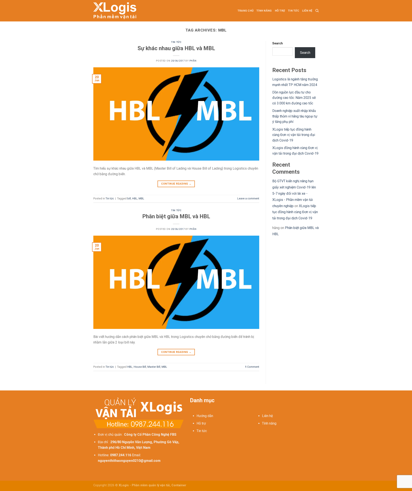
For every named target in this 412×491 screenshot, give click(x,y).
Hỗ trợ (280, 10)
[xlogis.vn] (114, 10)
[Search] (317, 11)
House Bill (140, 366)
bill (129, 198)
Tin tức (293, 10)
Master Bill (153, 366)
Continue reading (176, 183)
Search (277, 43)
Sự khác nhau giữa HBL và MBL (176, 48)
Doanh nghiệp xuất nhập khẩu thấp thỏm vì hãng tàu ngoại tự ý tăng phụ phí (294, 116)
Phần (192, 60)
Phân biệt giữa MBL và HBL (176, 216)
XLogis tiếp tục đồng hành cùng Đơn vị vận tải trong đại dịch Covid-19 (293, 134)
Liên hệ (307, 10)
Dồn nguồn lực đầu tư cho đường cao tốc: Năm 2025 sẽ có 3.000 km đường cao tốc (294, 97)
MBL (141, 198)
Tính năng (264, 10)
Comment (252, 366)
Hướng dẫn (205, 416)
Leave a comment (248, 198)
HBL (134, 198)
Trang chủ (245, 10)
